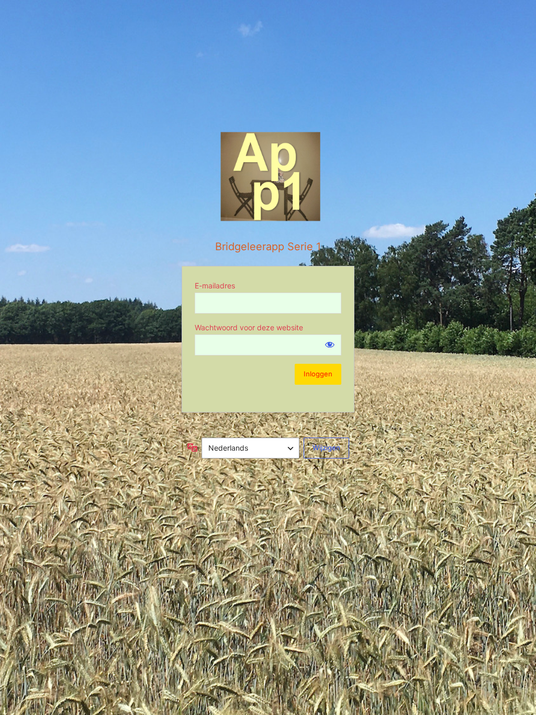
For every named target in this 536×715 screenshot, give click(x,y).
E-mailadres (215, 285)
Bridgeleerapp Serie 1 (268, 246)
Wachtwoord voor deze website (249, 327)
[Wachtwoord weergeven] (329, 344)
